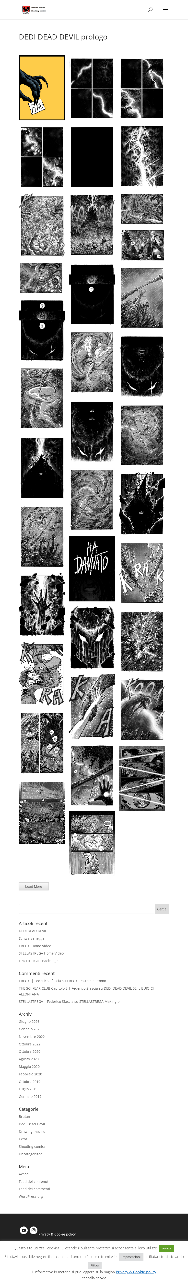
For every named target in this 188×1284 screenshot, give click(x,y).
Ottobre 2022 (29, 1044)
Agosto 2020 (29, 1059)
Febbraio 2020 (30, 1074)
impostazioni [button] (131, 1257)
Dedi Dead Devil (32, 1124)
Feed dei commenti (34, 1189)
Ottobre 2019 (29, 1081)
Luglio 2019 (28, 1089)
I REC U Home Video (35, 946)
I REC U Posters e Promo (86, 980)
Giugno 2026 (29, 1021)
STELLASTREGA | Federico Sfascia (46, 1001)
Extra (23, 1139)
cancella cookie (94, 1277)
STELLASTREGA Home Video (41, 953)
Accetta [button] (166, 1248)
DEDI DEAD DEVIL (33, 930)
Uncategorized (31, 1154)
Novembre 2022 (32, 1036)
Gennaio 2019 (30, 1096)
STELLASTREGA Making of (100, 1001)
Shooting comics (32, 1146)
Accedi (24, 1174)
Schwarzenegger (32, 938)
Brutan (24, 1116)
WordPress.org (31, 1196)
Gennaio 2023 (30, 1029)
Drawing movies (32, 1131)
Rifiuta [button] (95, 1265)
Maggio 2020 (29, 1066)
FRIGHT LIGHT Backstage (39, 960)
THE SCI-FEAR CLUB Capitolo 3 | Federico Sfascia (58, 988)
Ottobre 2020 (29, 1051)
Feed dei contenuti (34, 1181)
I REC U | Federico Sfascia (40, 980)
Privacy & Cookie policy (57, 1234)
